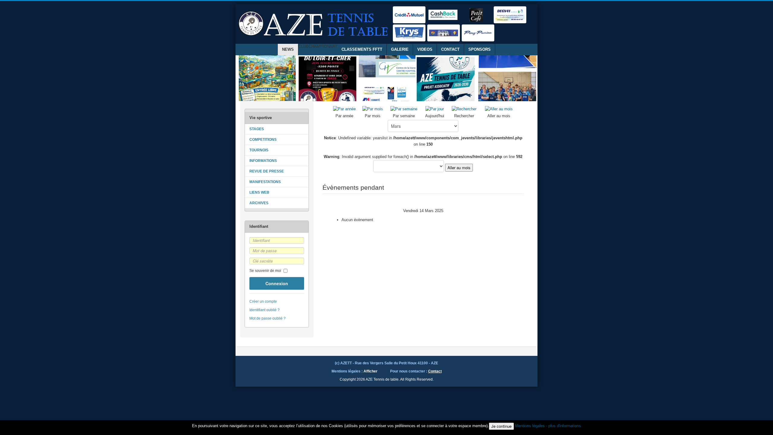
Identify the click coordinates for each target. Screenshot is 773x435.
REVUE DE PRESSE (266, 171)
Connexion (276, 283)
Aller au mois (458, 167)
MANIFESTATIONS (265, 182)
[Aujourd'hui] (434, 109)
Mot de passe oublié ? (267, 318)
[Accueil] (314, 24)
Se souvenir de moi (265, 271)
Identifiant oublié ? (264, 310)
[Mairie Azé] (443, 33)
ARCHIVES (258, 203)
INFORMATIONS (263, 161)
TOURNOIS (258, 150)
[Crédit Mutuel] (409, 15)
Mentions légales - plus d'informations (548, 426)
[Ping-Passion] (478, 33)
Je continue (501, 426)
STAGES (256, 129)
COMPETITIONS (263, 139)
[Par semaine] (403, 109)
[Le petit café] (476, 15)
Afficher (370, 371)
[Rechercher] (464, 109)
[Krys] (409, 33)
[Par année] (344, 109)
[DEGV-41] (510, 15)
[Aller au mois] (499, 109)
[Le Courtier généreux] (443, 15)
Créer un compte (263, 301)
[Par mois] (372, 109)
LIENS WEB (259, 192)
